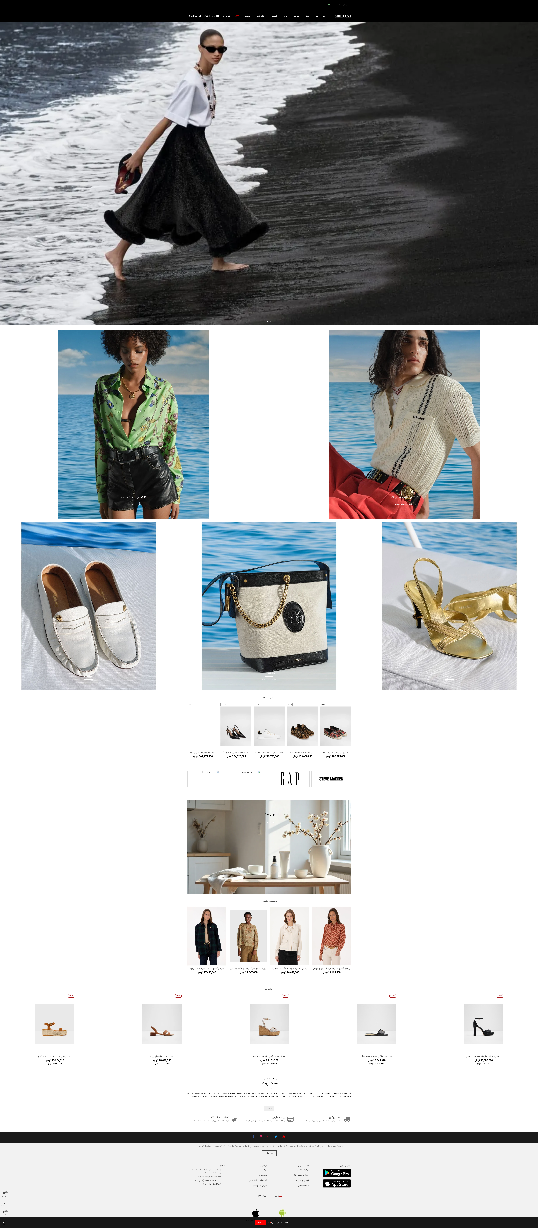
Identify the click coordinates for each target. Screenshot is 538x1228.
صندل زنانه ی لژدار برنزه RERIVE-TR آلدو (54, 1056)
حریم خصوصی (303, 1185)
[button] (270, 321)
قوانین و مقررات (302, 1180)
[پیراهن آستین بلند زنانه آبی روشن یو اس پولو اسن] (289, 936)
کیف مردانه (245, 1096)
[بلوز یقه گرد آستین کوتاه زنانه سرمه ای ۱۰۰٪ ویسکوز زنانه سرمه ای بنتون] (206, 936)
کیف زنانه (238, 1096)
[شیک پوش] (343, 16)
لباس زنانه (279, 1096)
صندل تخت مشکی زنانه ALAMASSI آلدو (376, 1056)
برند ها (247, 16)
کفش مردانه (231, 1096)
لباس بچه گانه (263, 1096)
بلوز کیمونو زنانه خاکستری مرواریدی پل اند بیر (331, 968)
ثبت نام (260, 1222)
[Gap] (290, 779)
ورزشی (285, 16)
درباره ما (264, 1170)
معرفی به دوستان (260, 1185)
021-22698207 (211, 1180)
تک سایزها (226, 16)
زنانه (317, 16)
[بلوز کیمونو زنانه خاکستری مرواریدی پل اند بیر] (331, 936)
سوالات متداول (303, 1170)
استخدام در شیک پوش (258, 1180)
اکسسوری (273, 16)
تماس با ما (263, 1175)
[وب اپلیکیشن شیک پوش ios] (255, 1213)
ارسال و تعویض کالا (301, 1175)
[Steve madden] (331, 779)
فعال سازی (269, 1153)
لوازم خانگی (260, 16)
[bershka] (207, 779)
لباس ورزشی (254, 1096)
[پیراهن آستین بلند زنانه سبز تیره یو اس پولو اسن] (248, 936)
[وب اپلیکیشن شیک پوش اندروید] (282, 1213)
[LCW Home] (248, 779)
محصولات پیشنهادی (269, 901)
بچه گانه (296, 16)
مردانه (307, 16)
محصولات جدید (269, 697)
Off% (236, 16)
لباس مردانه (271, 1096)
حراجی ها (269, 989)
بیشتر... (269, 1108)
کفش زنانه (223, 1096)
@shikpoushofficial (210, 1184)
